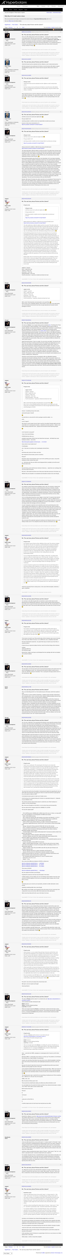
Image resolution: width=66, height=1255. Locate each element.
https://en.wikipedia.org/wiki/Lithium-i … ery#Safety (33, 863)
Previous (10, 27)
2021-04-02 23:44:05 (26, 282)
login (49, 27)
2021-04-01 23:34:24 (26, 111)
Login (25, 9)
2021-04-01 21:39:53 (26, 75)
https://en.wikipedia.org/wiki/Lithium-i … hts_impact (33, 866)
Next (23, 27)
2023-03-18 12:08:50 (26, 1137)
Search (15, 9)
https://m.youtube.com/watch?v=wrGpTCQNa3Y (32, 124)
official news (11, 21)
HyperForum (7, 24)
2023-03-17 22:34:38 (26, 1027)
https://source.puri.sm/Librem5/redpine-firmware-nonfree (48, 1116)
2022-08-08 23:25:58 (26, 717)
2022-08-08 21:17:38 (26, 686)
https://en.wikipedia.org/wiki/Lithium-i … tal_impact (33, 864)
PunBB (43, 1252)
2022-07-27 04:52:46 (26, 380)
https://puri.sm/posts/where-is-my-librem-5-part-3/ (35, 1036)
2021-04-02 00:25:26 (26, 128)
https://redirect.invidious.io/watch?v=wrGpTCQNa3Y (33, 148)
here (50, 325)
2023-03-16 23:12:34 (26, 994)
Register (21, 9)
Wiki (38, 6)
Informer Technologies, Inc (56, 1252)
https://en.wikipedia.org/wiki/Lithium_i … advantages (33, 870)
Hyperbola (14, 2)
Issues (43, 6)
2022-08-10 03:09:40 (26, 944)
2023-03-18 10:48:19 (26, 1111)
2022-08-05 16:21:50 (26, 620)
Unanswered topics (57, 12)
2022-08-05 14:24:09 (26, 596)
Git (48, 6)
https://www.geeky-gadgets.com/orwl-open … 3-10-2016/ (34, 441)
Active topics (49, 12)
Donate (54, 6)
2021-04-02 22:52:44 (26, 198)
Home (18, 6)
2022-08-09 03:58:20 (26, 757)
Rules (10, 9)
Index (6, 9)
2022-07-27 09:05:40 (26, 481)
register (53, 27)
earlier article (43, 330)
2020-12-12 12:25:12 (26, 32)
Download (61, 6)
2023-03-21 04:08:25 (26, 1186)
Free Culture (15, 24)
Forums (32, 6)
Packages (25, 6)
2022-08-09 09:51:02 (26, 901)
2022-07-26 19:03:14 (26, 320)
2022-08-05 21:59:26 (26, 664)
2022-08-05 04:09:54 (26, 535)
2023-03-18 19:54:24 (26, 1164)
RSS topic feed (58, 29)
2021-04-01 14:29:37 (26, 59)
